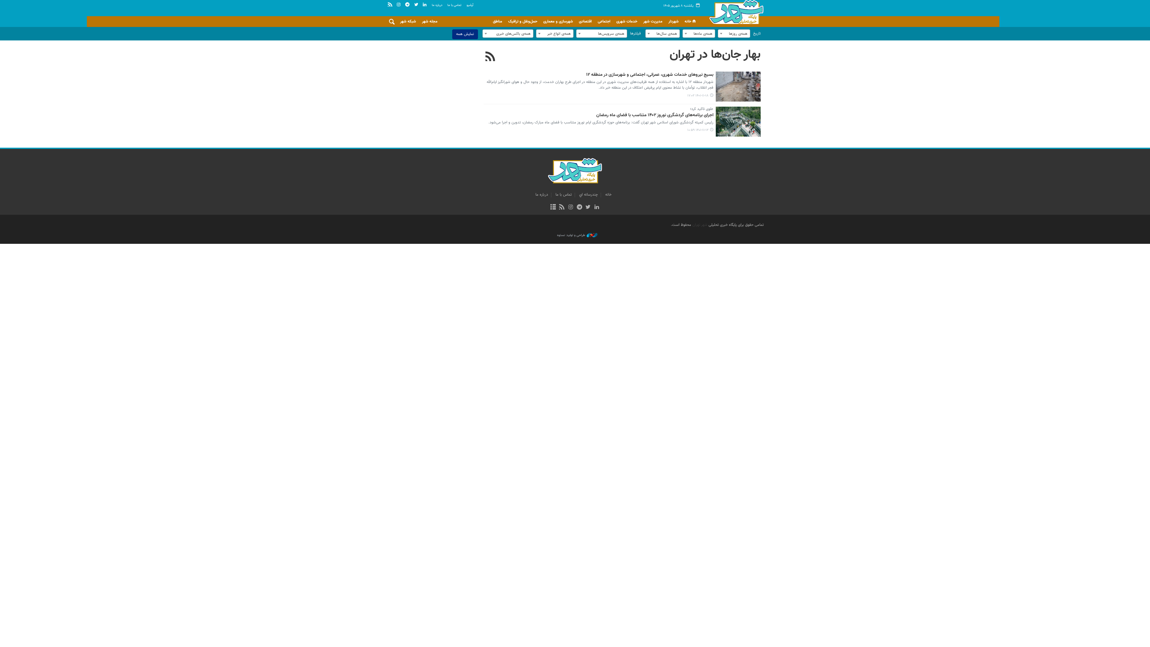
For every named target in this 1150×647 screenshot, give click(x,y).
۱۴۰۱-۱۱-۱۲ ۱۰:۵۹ (698, 130)
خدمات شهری (626, 22)
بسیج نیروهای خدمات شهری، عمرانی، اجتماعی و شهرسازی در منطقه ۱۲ (649, 75)
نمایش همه (465, 34)
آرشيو (470, 5)
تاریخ (757, 34)
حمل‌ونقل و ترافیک (522, 22)
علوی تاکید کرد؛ (701, 109)
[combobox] (734, 33)
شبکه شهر (408, 22)
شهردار (673, 22)
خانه (688, 22)
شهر (735, 12)
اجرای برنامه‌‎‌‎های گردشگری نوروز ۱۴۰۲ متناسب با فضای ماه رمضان (654, 115)
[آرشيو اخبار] (553, 207)
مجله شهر (430, 22)
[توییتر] (588, 207)
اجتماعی (604, 22)
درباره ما (437, 5)
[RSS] (490, 57)
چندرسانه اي (588, 195)
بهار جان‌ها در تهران (715, 55)
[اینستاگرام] (570, 207)
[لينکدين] (596, 207)
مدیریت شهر (652, 22)
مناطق (497, 22)
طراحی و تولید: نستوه (571, 235)
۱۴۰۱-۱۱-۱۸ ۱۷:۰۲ (698, 95)
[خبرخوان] (562, 207)
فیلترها (635, 34)
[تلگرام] (579, 207)
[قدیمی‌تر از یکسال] (738, 87)
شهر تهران (699, 225)
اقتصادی (585, 22)
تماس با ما (454, 5)
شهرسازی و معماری (558, 22)
